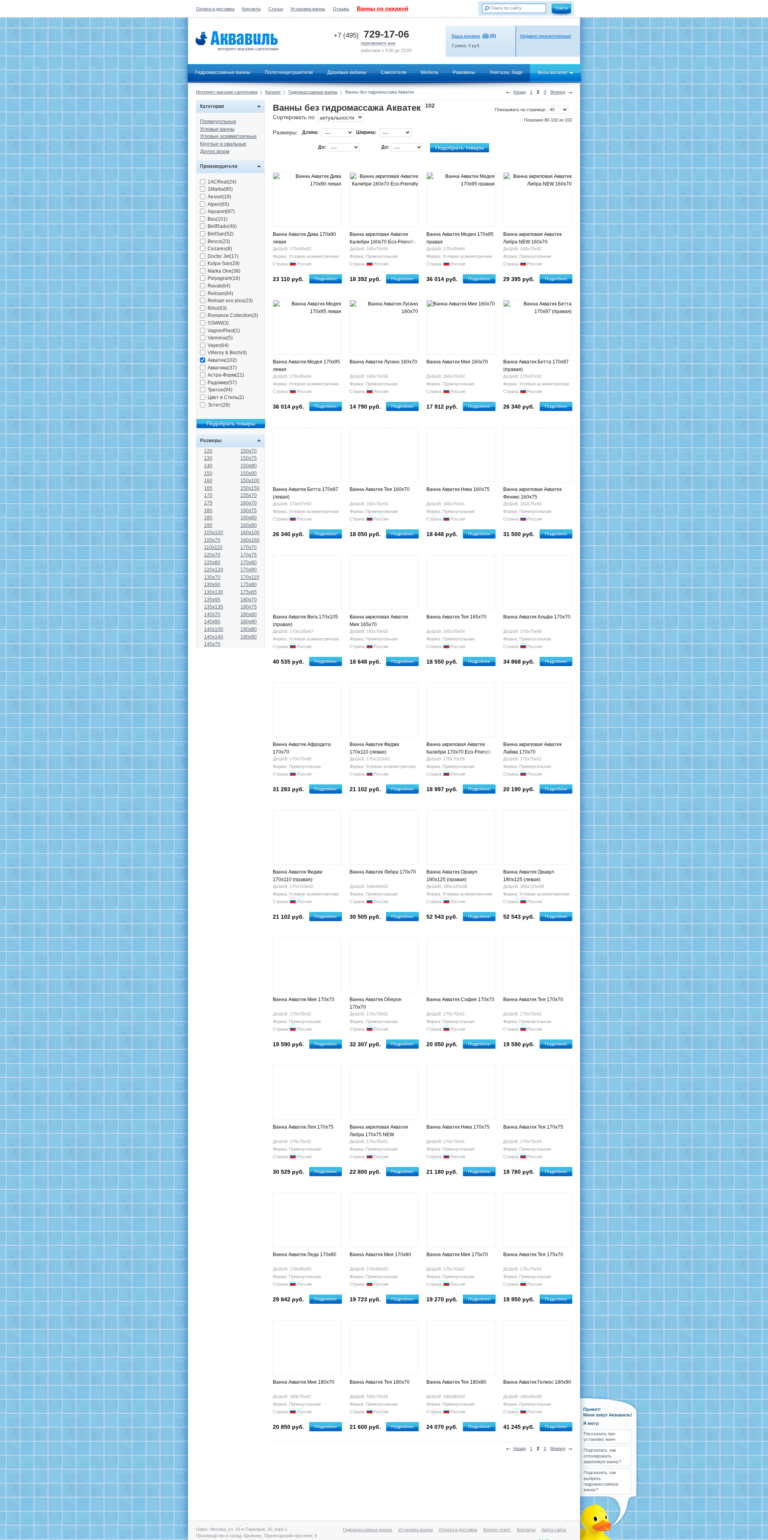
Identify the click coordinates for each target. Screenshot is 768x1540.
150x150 (250, 488)
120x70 (212, 555)
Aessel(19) (219, 196)
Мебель (429, 72)
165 (208, 488)
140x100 (213, 629)
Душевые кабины (346, 72)
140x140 (213, 637)
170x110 (249, 577)
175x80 (248, 584)
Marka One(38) (224, 271)
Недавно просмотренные (545, 36)
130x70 (212, 577)
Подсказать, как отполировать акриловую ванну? (602, 1456)
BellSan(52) (221, 234)
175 (208, 503)
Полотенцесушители (289, 72)
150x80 (248, 466)
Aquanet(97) (221, 211)
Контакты (251, 8)
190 (208, 525)
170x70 (248, 547)
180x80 (248, 614)
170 (208, 495)
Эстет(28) (219, 405)
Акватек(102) (222, 360)
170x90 (248, 570)
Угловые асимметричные (228, 136)
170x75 (248, 555)
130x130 (213, 592)
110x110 (213, 547)
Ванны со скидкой (382, 8)
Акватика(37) (222, 368)
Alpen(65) (218, 204)
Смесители (393, 72)
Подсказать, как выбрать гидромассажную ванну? (601, 1481)
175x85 (248, 592)
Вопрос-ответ (497, 1529)
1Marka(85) (220, 189)
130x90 (212, 584)
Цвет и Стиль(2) (226, 397)
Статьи (275, 8)
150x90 (248, 473)
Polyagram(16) (224, 278)
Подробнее (325, 278)
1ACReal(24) (222, 182)
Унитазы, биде (506, 72)
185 (208, 518)
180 (208, 510)
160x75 (248, 510)
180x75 (248, 607)
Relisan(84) (220, 293)
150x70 (248, 451)
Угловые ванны (217, 129)
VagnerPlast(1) (224, 330)
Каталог (273, 92)
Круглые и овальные (223, 144)
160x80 (248, 518)
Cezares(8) (220, 248)
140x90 (212, 621)
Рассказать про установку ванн (599, 1436)
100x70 (212, 540)
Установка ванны (307, 8)
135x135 (213, 607)
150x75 (248, 458)
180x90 (248, 621)
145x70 (212, 644)
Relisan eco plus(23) (230, 300)
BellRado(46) (222, 226)
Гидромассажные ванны (222, 72)
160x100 (250, 532)
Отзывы (341, 8)
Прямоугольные (218, 121)
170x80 (248, 562)
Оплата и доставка (215, 8)
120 (208, 451)
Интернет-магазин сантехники (227, 92)
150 (208, 473)
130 (208, 458)
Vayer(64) (218, 345)
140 (208, 466)
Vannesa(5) (220, 338)
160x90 (248, 525)
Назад (519, 92)
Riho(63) (217, 308)
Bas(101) (218, 219)
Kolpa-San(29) (224, 263)
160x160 (250, 540)
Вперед (557, 92)
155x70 (248, 495)
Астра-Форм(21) (226, 375)
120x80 (212, 562)
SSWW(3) (218, 323)
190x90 (248, 637)
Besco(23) (219, 241)
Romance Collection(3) (233, 315)
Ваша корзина (466, 36)
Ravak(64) (219, 286)
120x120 (213, 570)
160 (208, 480)
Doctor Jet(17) (223, 256)
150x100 (250, 480)
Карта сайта (554, 1529)
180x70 (248, 599)
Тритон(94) (220, 390)
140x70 (212, 614)
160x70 (248, 503)
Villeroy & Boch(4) (227, 352)
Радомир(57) (222, 382)
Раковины (464, 72)
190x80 (248, 629)
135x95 (212, 599)
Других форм (214, 151)
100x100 (213, 532)
